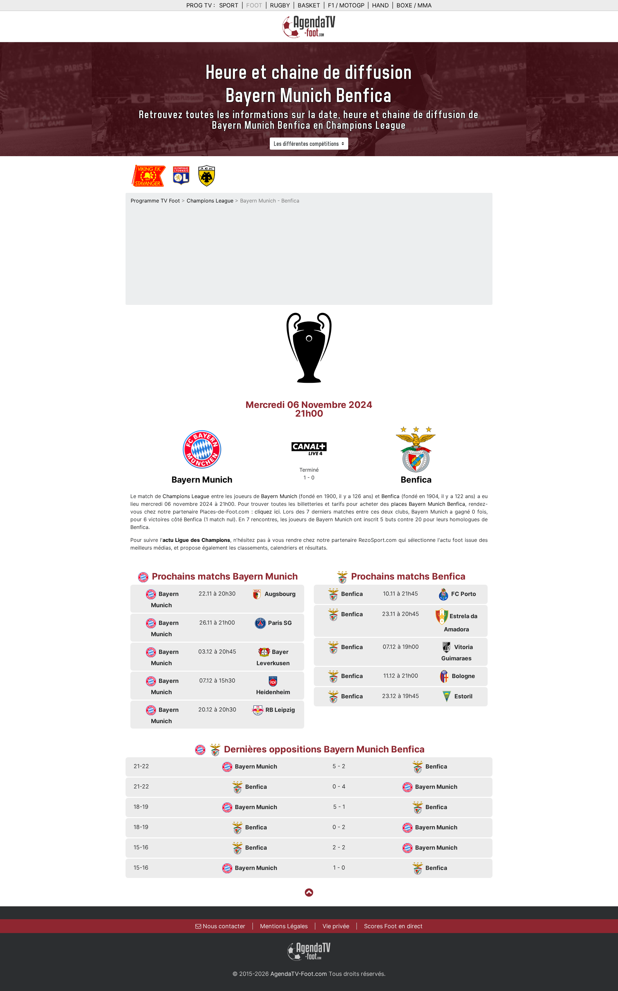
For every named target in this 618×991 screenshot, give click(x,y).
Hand (380, 5)
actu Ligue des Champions (196, 540)
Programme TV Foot (155, 200)
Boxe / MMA (414, 5)
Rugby (280, 5)
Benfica (390, 496)
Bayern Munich (279, 496)
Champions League (210, 200)
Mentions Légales (284, 926)
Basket (309, 5)
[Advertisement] (309, 253)
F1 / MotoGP (346, 5)
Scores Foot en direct (393, 926)
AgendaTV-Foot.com (298, 973)
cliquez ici (267, 511)
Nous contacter (223, 926)
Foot (254, 5)
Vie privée (336, 926)
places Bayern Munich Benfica (428, 504)
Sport (229, 5)
